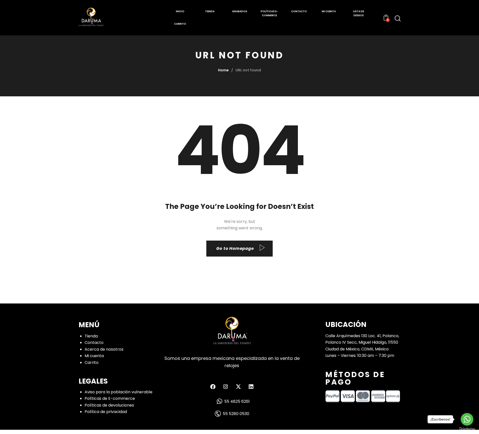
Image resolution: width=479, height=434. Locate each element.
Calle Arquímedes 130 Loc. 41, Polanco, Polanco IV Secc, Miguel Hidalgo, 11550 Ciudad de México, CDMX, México (362, 342)
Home (223, 70)
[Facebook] (213, 386)
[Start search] (397, 18)
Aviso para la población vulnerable (118, 392)
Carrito (92, 362)
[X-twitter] (238, 386)
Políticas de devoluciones (109, 405)
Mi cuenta (94, 356)
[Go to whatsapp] (467, 419)
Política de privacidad (106, 412)
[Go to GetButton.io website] (467, 429)
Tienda (91, 336)
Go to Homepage (235, 248)
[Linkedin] (251, 386)
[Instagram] (225, 386)
